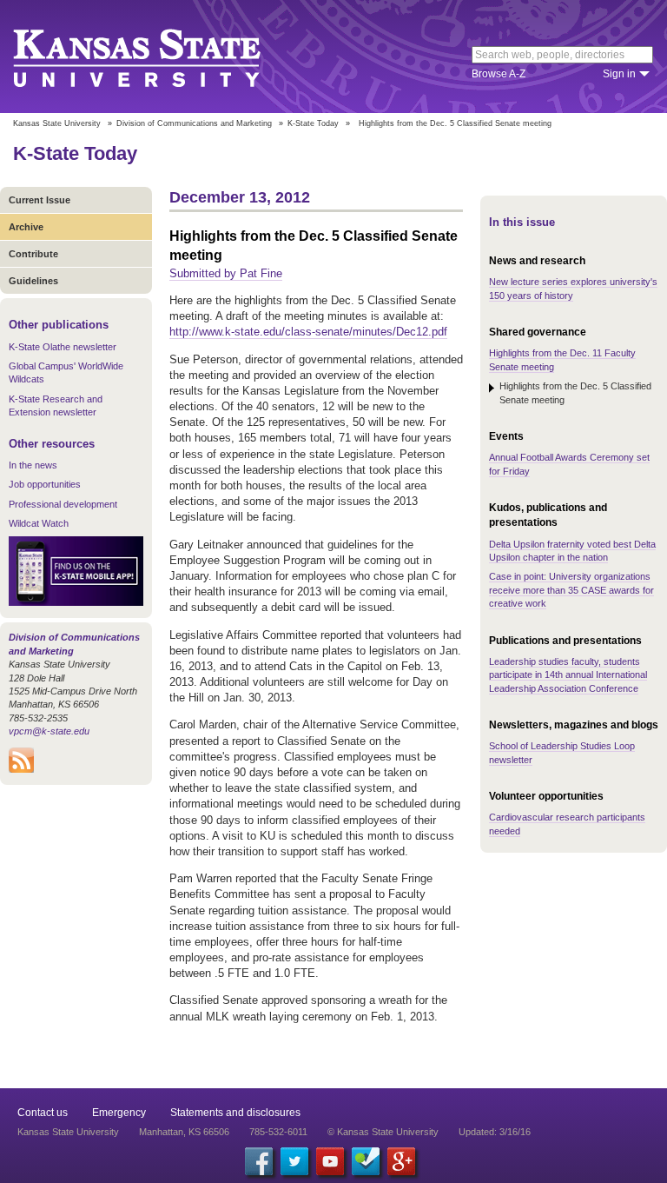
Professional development (63, 504)
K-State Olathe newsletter (62, 347)
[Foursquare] (366, 1161)
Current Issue (39, 200)
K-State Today (313, 123)
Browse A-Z (498, 74)
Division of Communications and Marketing (194, 123)
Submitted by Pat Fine (225, 273)
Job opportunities (45, 484)
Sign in (619, 74)
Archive (26, 227)
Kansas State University (158, 56)
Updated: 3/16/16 (495, 1132)
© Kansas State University (383, 1132)
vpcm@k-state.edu (49, 731)
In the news (33, 465)
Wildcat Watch (39, 523)
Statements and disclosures (235, 1113)
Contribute (33, 254)
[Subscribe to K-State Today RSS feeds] (21, 769)
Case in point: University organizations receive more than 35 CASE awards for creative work (571, 589)
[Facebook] (259, 1161)
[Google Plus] (401, 1161)
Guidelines (33, 281)
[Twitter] (294, 1161)
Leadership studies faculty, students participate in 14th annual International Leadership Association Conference (568, 675)
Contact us (42, 1113)
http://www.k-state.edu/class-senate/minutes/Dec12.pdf (308, 331)
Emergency (119, 1113)
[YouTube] (330, 1161)
